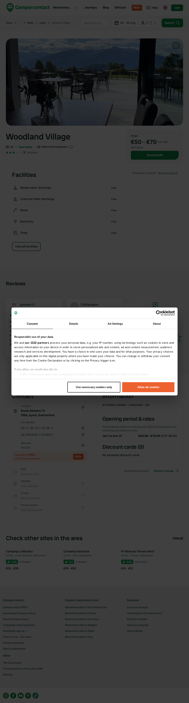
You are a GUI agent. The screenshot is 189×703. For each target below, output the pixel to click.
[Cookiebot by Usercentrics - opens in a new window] (158, 313)
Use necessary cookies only (94, 387)
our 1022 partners (37, 342)
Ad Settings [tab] (115, 323)
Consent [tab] (32, 323)
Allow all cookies (148, 387)
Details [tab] (73, 323)
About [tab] (157, 323)
